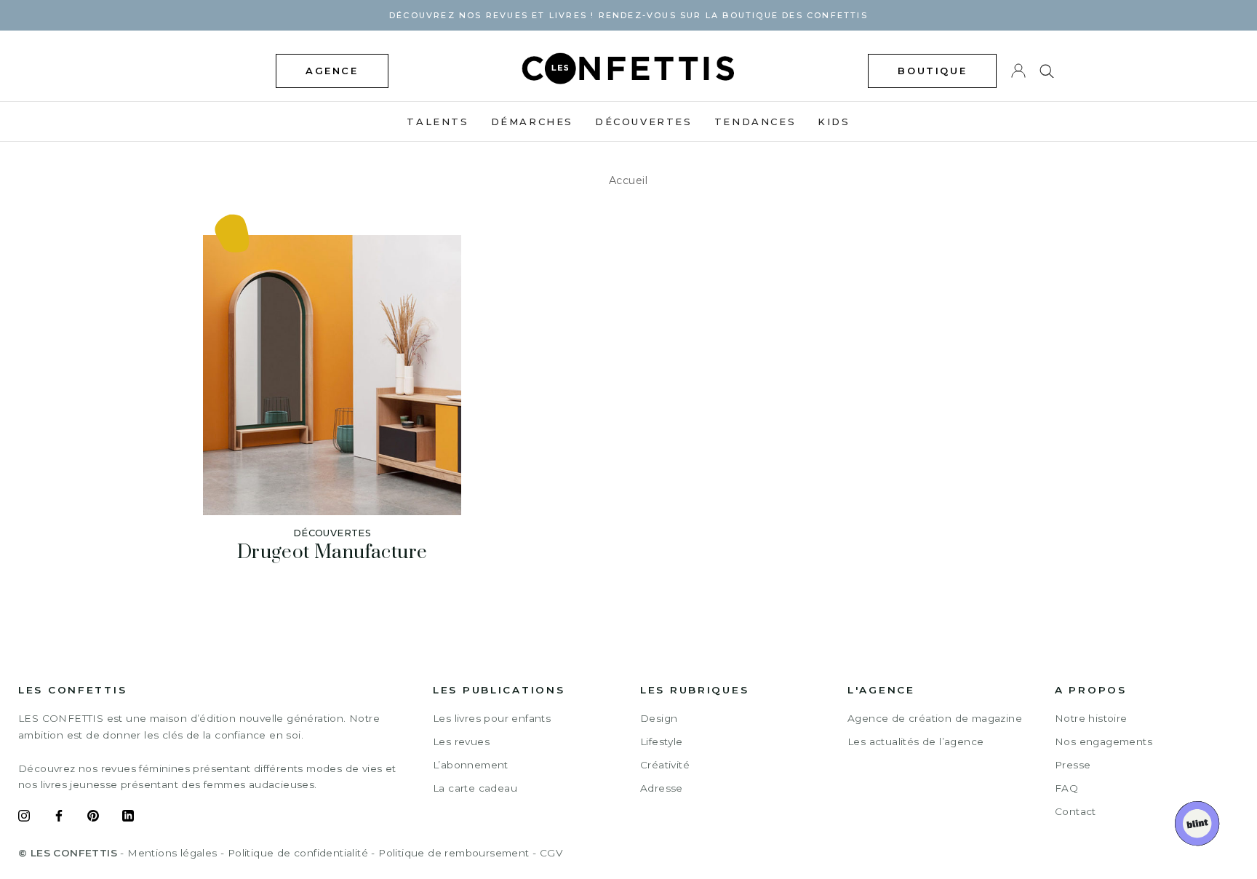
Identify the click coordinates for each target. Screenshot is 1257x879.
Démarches (532, 121)
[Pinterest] (93, 818)
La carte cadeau (475, 788)
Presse (1072, 765)
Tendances (755, 121)
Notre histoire (1091, 718)
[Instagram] (24, 818)
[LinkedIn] (128, 818)
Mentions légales (172, 853)
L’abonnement (470, 765)
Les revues (461, 741)
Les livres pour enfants (492, 718)
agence (332, 70)
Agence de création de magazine (934, 718)
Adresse (661, 788)
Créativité (665, 765)
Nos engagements (1103, 741)
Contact (1075, 811)
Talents (437, 121)
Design (658, 718)
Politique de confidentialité (298, 853)
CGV (551, 853)
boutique (932, 70)
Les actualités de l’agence (915, 741)
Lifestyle (661, 741)
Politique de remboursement (453, 853)
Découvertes (644, 121)
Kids (834, 121)
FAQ (1066, 788)
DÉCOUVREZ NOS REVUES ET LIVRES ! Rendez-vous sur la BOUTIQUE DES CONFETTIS (628, 15)
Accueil (628, 180)
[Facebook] (59, 818)
